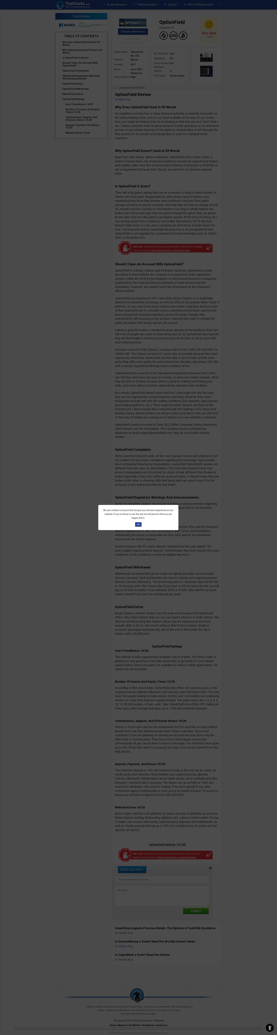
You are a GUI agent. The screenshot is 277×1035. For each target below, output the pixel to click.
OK (138, 524)
